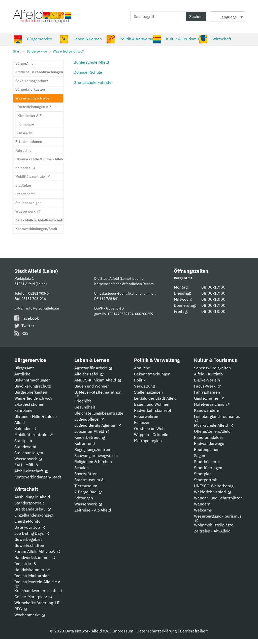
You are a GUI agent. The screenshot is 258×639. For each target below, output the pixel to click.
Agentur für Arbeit (91, 367)
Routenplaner (206, 449)
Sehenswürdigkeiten (212, 367)
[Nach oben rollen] (247, 628)
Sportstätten (86, 473)
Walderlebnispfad (210, 491)
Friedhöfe (83, 400)
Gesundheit (84, 407)
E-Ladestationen (29, 404)
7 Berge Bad (86, 491)
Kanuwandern (206, 410)
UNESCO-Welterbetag (213, 485)
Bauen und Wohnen (92, 386)
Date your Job (27, 527)
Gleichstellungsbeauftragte (98, 413)
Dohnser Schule (88, 72)
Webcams (203, 510)
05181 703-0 (38, 293)
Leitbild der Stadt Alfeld (155, 398)
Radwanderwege (209, 443)
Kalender (23, 428)
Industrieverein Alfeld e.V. (37, 581)
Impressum (122, 630)
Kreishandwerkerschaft (36, 590)
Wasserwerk (26, 458)
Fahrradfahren (207, 392)
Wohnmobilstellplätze (213, 524)
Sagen (199, 455)
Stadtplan (23, 440)
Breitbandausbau (30, 509)
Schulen (81, 467)
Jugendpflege (87, 419)
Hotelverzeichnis (209, 404)
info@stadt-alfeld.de (42, 308)
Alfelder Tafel (86, 373)
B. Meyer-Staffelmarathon (97, 392)
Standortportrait (29, 502)
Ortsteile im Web (149, 428)
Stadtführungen (208, 467)
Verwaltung (144, 386)
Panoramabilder (208, 437)
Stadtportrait (206, 479)
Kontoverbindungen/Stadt (37, 476)
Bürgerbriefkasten (30, 392)
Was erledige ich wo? (33, 398)
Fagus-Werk (205, 386)
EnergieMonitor (28, 521)
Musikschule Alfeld (211, 425)
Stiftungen (83, 497)
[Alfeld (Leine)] (42, 16)
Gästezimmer (206, 398)
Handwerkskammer (32, 557)
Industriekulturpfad (32, 575)
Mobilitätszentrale (31, 434)
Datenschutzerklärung (157, 630)
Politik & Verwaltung (138, 38)
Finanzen (142, 422)
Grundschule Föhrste (93, 82)
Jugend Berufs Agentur (95, 425)
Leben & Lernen (87, 38)
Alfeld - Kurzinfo (208, 373)
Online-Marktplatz (31, 596)
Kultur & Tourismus (183, 38)
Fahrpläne (23, 410)
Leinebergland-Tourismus (217, 416)
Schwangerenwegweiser (96, 455)
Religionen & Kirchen (93, 461)
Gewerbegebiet (28, 539)
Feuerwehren (146, 416)
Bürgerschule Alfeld (91, 62)
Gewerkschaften (29, 545)
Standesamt (25, 446)
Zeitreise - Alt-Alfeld (92, 510)
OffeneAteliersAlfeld (212, 431)
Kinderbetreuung (89, 437)
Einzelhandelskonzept (34, 515)
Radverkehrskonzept (152, 410)
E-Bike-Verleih (207, 379)
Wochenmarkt (27, 614)
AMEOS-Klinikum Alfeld (95, 379)
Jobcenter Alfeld (89, 431)
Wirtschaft (221, 38)
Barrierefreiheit (194, 630)
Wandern (202, 503)
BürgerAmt (24, 367)
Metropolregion (148, 440)
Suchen (196, 16)
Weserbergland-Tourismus (218, 516)
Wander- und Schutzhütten (218, 497)
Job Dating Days (29, 533)
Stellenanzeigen (28, 452)
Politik (139, 379)
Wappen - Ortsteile (151, 434)
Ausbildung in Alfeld (32, 496)
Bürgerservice (39, 38)
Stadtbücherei (207, 461)
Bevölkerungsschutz (32, 386)
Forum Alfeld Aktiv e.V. (35, 551)
